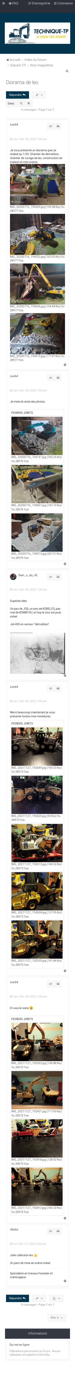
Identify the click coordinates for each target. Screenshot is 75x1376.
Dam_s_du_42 (27, 575)
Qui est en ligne (19, 1344)
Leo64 (14, 124)
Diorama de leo (22, 82)
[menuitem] (13, 3)
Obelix (14, 1229)
